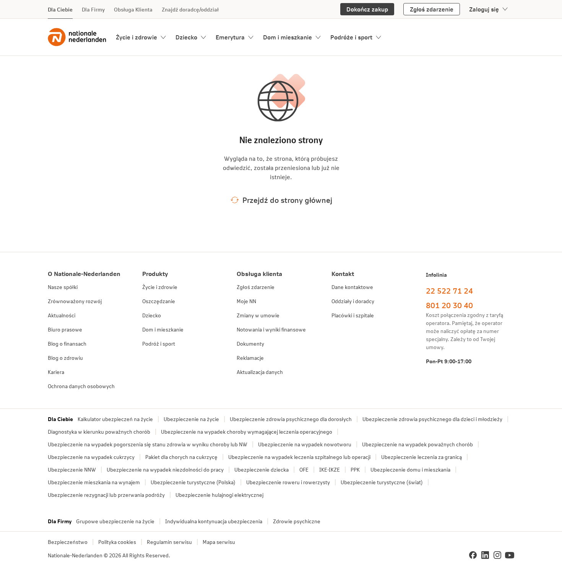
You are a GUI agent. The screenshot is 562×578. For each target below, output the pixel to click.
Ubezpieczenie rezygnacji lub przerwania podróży (106, 494)
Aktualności (61, 315)
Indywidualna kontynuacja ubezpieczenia (213, 521)
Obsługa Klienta (133, 9)
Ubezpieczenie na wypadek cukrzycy (91, 456)
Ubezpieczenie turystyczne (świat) (382, 482)
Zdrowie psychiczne (296, 521)
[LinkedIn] (485, 555)
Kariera (56, 372)
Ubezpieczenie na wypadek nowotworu (304, 444)
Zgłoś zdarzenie (256, 287)
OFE (304, 469)
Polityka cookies (117, 541)
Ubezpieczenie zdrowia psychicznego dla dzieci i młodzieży (432, 419)
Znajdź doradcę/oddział (190, 9)
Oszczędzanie (158, 301)
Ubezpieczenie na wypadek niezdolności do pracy (165, 469)
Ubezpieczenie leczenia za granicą (421, 456)
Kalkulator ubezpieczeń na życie (115, 419)
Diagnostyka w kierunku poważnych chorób (99, 431)
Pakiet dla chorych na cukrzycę (181, 456)
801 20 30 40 (449, 305)
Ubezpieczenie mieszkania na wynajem (94, 482)
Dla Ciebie (60, 9)
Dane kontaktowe (352, 287)
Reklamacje (250, 357)
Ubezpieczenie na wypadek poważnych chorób (417, 444)
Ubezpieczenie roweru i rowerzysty (288, 482)
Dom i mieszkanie (287, 37)
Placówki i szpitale (352, 315)
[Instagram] (497, 555)
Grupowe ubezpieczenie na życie (115, 521)
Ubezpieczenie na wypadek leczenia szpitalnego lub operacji (299, 456)
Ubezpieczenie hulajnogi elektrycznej (219, 494)
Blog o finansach (67, 343)
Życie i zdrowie (136, 37)
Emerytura (230, 37)
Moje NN (246, 301)
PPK (355, 469)
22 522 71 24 (449, 291)
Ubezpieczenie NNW (72, 469)
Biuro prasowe (65, 329)
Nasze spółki (63, 287)
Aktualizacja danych (260, 372)
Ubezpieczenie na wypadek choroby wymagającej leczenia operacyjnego (246, 431)
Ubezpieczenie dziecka (261, 469)
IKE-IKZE (329, 469)
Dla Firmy (93, 9)
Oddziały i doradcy (352, 301)
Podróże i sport (351, 37)
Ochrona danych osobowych (81, 386)
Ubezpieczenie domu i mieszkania (410, 469)
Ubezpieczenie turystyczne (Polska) (193, 482)
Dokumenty (250, 343)
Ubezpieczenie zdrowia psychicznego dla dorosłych (291, 419)
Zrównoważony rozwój (75, 301)
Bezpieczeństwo (68, 541)
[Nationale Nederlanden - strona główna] (77, 37)
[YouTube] (509, 555)
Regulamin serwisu (169, 541)
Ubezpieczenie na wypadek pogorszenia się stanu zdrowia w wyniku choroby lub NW (147, 444)
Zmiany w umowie (258, 315)
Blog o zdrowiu (65, 357)
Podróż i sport (158, 343)
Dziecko (186, 37)
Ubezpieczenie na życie (191, 419)
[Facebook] (473, 555)
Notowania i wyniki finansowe (271, 329)
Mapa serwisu (219, 541)
